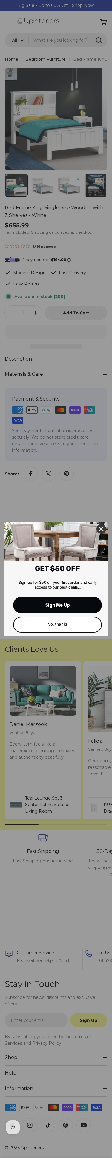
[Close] (101, 529)
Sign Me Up (57, 605)
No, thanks (57, 624)
